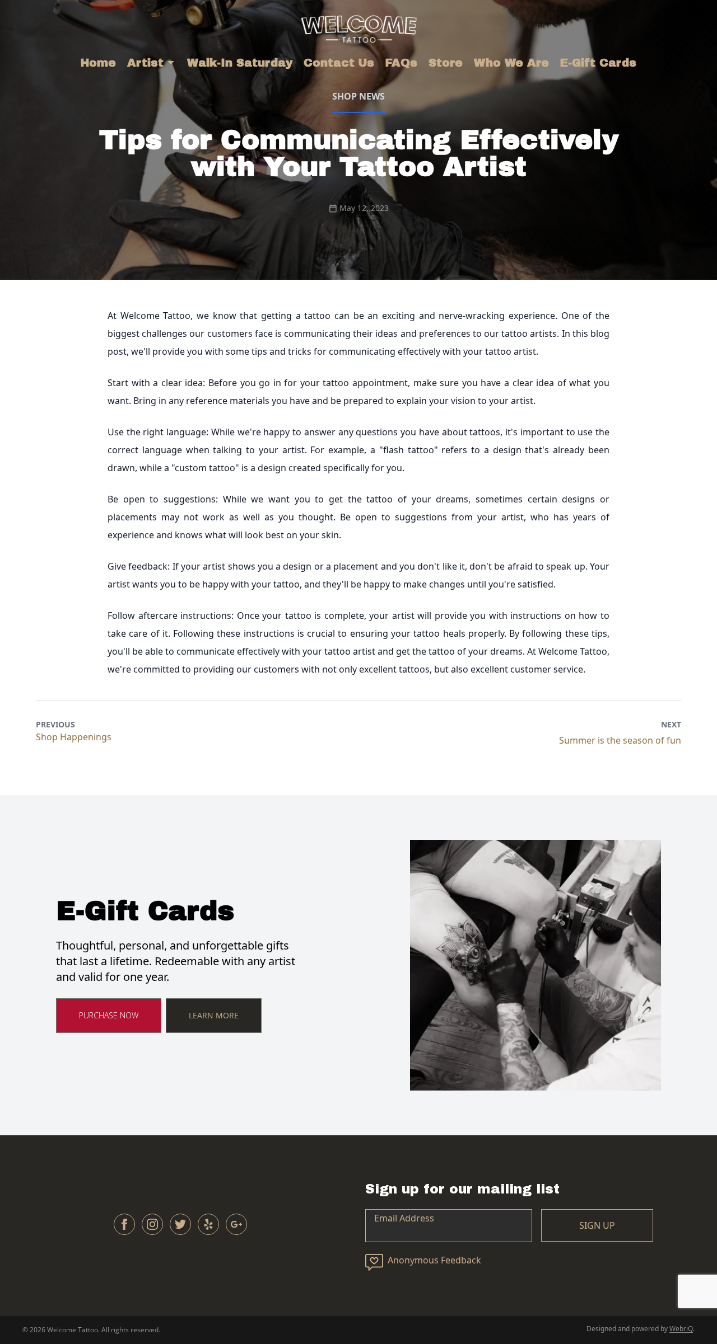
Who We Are (511, 63)
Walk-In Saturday (239, 63)
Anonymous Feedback (434, 1260)
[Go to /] (359, 27)
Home (98, 63)
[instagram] (152, 1224)
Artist (145, 63)
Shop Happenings (73, 737)
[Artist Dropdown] (171, 63)
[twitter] (180, 1224)
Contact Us (339, 63)
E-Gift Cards (598, 63)
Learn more (214, 1015)
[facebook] (124, 1224)
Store (446, 63)
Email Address (404, 1218)
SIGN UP (597, 1225)
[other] (208, 1224)
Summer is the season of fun (620, 740)
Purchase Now (108, 1015)
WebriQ (681, 1328)
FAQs (401, 63)
